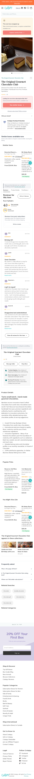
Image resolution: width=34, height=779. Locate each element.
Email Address (8, 647)
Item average (14, 204)
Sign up (17, 653)
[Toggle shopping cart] (31, 8)
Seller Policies (7, 759)
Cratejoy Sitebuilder (9, 739)
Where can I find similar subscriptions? (12, 579)
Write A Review (24, 196)
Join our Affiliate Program (11, 742)
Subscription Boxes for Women (13, 689)
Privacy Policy (7, 756)
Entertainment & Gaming (11, 696)
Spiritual (5, 708)
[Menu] (2, 8)
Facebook (24, 753)
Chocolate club (7, 603)
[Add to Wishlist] (18, 151)
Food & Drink (7, 698)
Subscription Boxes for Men (11, 691)
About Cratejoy (7, 734)
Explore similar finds (16, 32)
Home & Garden (8, 711)
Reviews (6, 190)
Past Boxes (25, 190)
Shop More (25, 364)
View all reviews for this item (16, 335)
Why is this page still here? (9, 569)
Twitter (23, 758)
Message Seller (10, 364)
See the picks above (12, 347)
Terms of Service (8, 754)
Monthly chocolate (19, 591)
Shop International (10, 722)
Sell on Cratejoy (8, 737)
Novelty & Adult (8, 713)
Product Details (15, 190)
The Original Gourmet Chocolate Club (12, 78)
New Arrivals (7, 674)
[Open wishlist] (28, 8)
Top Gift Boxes (7, 669)
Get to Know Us (9, 731)
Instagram (24, 756)
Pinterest (24, 761)
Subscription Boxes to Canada (12, 725)
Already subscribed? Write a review (17, 111)
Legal (5, 750)
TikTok (23, 763)
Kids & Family (7, 693)
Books (5, 701)
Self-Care (6, 706)
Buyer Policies (7, 761)
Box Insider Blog (8, 672)
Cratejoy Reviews (8, 679)
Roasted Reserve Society (12, 152)
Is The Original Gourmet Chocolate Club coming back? (14, 574)
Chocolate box (20, 597)
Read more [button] (8, 275)
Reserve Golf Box (11, 469)
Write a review (17, 224)
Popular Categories (10, 685)
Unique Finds (7, 716)
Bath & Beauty (7, 703)
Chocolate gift (7, 597)
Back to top (17, 624)
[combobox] (17, 14)
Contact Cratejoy (8, 744)
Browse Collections (9, 677)
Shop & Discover (9, 666)
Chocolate (6, 591)
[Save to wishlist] (31, 78)
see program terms (20, 128)
